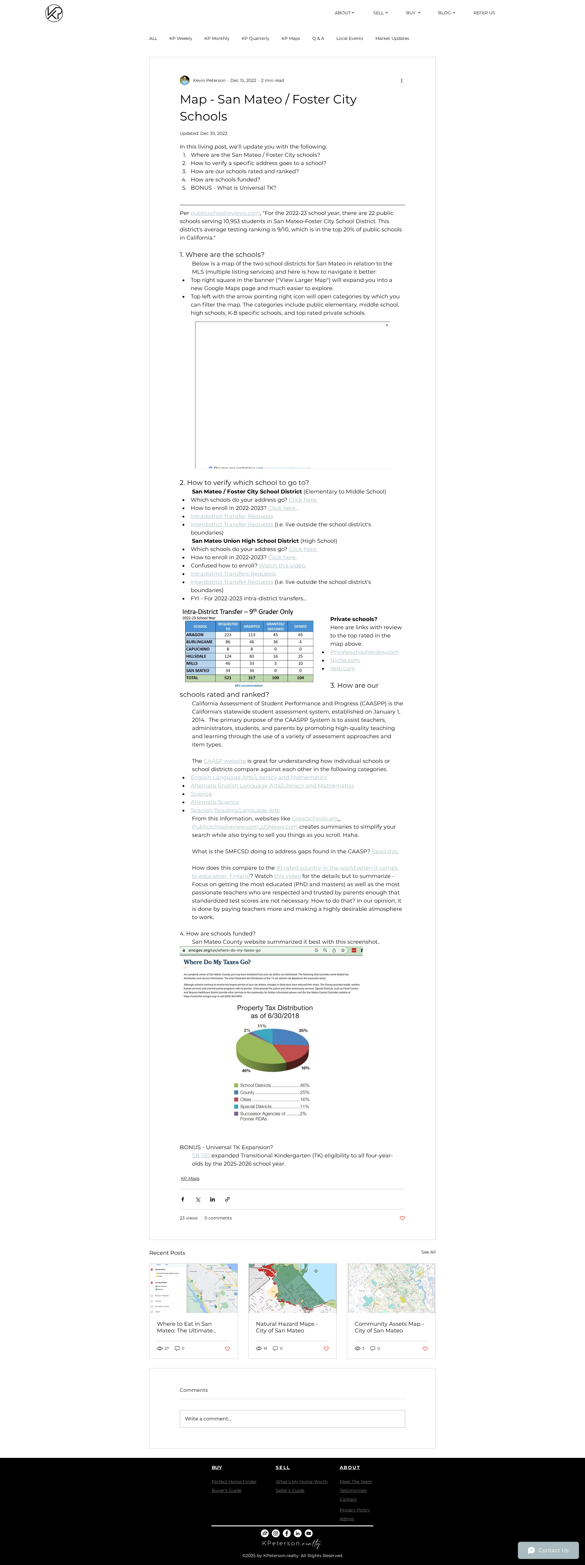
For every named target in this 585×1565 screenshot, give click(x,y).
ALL (153, 38)
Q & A (318, 38)
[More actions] (401, 80)
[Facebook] (287, 1533)
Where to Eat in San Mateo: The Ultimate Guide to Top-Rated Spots (192, 1327)
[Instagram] (276, 1533)
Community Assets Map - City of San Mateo (389, 1327)
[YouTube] (309, 1533)
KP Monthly (216, 38)
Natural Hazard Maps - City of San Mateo (287, 1327)
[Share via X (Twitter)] (197, 1199)
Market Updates (392, 38)
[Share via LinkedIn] (212, 1199)
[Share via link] (227, 1199)
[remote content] (292, 395)
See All (428, 1252)
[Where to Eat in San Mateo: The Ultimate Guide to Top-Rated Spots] (194, 1288)
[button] (343, 12)
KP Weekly (180, 38)
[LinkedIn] (298, 1533)
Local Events (349, 38)
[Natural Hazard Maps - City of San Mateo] (293, 1288)
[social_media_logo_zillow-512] (265, 1533)
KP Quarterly (255, 38)
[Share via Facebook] (183, 1199)
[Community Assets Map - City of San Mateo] (391, 1288)
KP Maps (291, 38)
